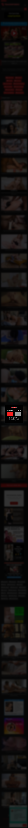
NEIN (17, 414)
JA (10, 414)
